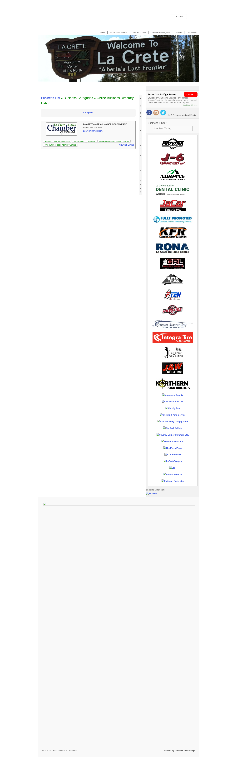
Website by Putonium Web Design (179, 751)
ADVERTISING (79, 141)
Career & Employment (160, 32)
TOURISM (91, 141)
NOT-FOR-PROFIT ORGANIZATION (57, 141)
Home (102, 32)
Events (179, 32)
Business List (50, 98)
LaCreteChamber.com (93, 131)
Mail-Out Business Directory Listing (60, 145)
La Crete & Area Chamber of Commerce (105, 124)
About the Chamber (118, 32)
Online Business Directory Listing (114, 141)
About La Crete (139, 32)
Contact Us (192, 32)
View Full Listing (126, 145)
